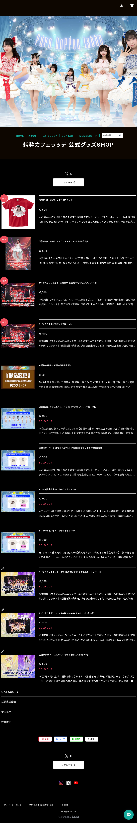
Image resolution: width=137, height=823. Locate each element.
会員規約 (63, 805)
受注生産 (6, 711)
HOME (20, 135)
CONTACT (68, 135)
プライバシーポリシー (14, 805)
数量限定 (6, 722)
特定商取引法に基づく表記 (41, 805)
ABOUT (33, 135)
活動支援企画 (8, 701)
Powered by (65, 817)
